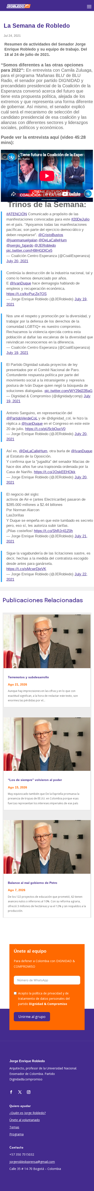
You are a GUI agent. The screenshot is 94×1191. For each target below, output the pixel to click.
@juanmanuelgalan (21, 240)
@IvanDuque (20, 283)
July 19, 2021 (17, 353)
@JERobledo (45, 245)
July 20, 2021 (17, 261)
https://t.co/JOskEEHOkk (54, 472)
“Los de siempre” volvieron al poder (35, 780)
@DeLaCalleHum (52, 240)
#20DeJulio (80, 219)
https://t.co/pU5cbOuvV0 (45, 429)
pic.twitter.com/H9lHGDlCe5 (29, 250)
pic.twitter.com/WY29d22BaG (68, 391)
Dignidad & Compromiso (48, 1004)
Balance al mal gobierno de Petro (32, 883)
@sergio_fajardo (19, 245)
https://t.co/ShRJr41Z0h (53, 531)
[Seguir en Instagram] (28, 1092)
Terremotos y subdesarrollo (28, 677)
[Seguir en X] (19, 1092)
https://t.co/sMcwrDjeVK (26, 569)
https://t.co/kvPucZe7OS (26, 294)
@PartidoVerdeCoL (21, 418)
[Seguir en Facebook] (11, 1092)
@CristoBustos (50, 235)
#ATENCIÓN (16, 214)
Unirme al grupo (31, 1016)
